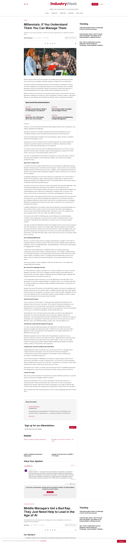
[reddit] (52, 43)
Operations (63, 13)
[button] (25, 4)
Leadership (71, 13)
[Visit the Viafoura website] (73, 484)
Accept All (121, 541)
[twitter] (50, 43)
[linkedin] (47, 43)
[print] (75, 43)
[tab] (28, 465)
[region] (50, 474)
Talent (47, 13)
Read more (73, 479)
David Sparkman (28, 37)
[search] (27, 4)
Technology (54, 13)
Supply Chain (79, 13)
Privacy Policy (43, 540)
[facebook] (45, 43)
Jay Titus (26, 525)
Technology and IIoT (29, 504)
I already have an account (50, 494)
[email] (55, 43)
